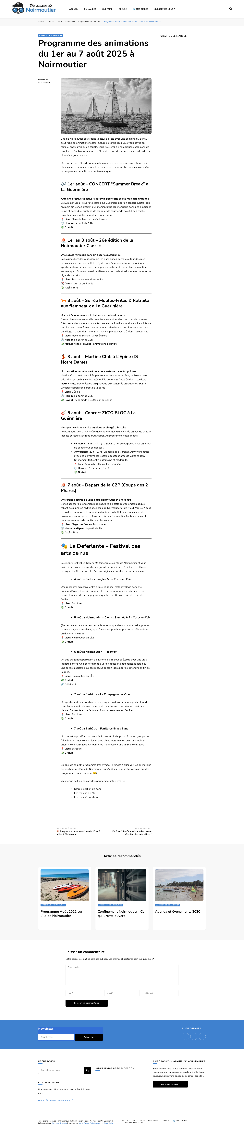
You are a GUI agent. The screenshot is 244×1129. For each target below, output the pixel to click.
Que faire (107, 9)
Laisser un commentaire (47, 81)
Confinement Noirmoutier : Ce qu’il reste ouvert (121, 913)
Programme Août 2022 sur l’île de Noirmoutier (61, 913)
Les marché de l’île (84, 793)
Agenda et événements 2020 (177, 911)
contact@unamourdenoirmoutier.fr (55, 1100)
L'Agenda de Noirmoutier (50, 36)
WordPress (84, 1123)
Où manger (90, 9)
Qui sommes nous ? (164, 9)
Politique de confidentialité (101, 1123)
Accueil (73, 9)
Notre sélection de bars (87, 789)
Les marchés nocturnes (87, 797)
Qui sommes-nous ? (170, 1084)
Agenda (123, 9)
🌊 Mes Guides (140, 9)
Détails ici (70, 684)
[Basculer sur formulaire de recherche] (230, 8)
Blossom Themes (59, 1123)
